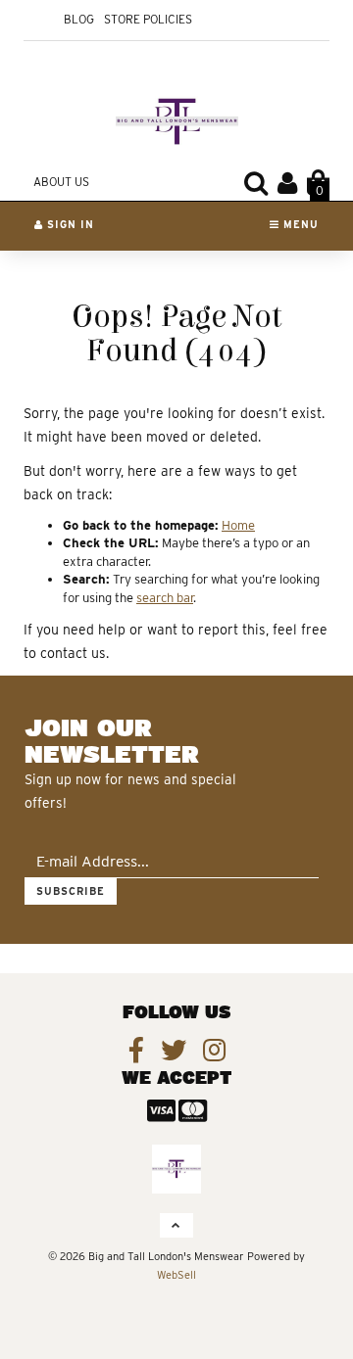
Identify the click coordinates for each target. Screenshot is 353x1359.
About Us (61, 181)
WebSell (176, 1275)
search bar (164, 597)
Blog (79, 19)
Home (238, 525)
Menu (299, 224)
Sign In (68, 224)
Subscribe (70, 891)
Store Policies (148, 19)
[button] (318, 182)
